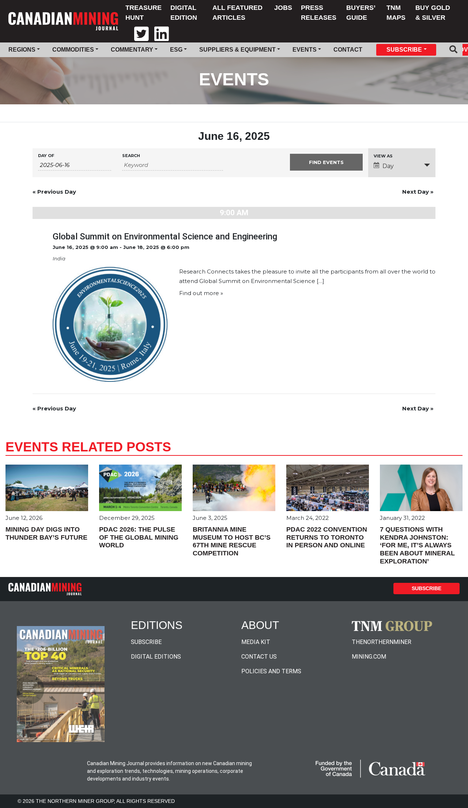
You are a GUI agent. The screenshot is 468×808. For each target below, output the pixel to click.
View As (383, 156)
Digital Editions (156, 656)
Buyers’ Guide (360, 12)
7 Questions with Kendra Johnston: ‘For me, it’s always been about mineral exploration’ (417, 545)
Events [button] (304, 49)
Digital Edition (183, 12)
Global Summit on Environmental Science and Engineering (165, 236)
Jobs (283, 7)
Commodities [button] (73, 49)
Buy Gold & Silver (432, 12)
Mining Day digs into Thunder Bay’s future (46, 533)
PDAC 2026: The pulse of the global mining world (138, 537)
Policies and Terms (271, 671)
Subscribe (426, 588)
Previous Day (54, 191)
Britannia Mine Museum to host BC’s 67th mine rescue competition (232, 541)
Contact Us (259, 656)
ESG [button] (176, 49)
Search (131, 156)
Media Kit (255, 641)
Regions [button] (21, 49)
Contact (347, 49)
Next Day (418, 191)
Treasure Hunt (143, 12)
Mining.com (369, 656)
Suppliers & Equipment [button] (237, 49)
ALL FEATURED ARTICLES (237, 12)
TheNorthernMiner (381, 641)
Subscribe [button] (404, 49)
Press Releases (318, 12)
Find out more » (201, 293)
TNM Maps (395, 12)
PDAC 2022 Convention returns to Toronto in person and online (326, 537)
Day (388, 166)
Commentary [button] (132, 49)
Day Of (46, 156)
